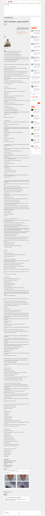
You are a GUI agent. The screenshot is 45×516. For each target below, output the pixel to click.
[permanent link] (5, 25)
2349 (36, 151)
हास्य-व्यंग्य (11, 3)
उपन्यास (29, 3)
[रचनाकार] (10, 1)
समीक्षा (34, 3)
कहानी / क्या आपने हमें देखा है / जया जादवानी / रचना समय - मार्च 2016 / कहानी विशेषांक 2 (36, 58)
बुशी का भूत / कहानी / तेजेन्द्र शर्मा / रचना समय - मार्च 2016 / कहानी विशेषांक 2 (36, 51)
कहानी (37, 3)
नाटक (23, 3)
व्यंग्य (21, 3)
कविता (14, 3)
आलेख (16, 3)
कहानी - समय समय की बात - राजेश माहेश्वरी (9, 479)
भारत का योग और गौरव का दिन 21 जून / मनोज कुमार (35, 76)
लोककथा (32, 3)
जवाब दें (6, 495)
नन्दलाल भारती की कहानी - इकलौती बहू (21, 31)
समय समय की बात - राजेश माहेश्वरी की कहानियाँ (22, 479)
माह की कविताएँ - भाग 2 (35, 121)
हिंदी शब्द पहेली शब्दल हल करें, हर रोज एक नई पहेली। (9, 18)
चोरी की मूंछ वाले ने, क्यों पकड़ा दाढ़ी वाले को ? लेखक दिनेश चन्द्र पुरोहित (9, 486)
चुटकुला (39, 3)
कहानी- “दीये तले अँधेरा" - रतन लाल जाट (22, 486)
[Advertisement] (22, 11)
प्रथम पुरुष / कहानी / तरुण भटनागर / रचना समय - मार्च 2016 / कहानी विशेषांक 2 (36, 44)
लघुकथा (8, 3)
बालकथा (5, 3)
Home (4, 20)
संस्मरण (26, 3)
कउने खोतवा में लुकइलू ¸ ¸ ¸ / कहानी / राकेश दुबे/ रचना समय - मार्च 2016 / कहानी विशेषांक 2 (36, 37)
